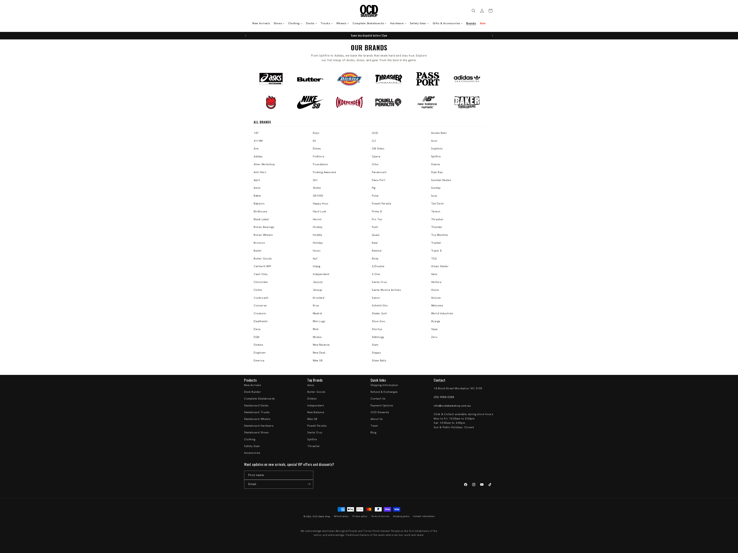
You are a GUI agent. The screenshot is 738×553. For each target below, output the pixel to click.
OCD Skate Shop (321, 516)
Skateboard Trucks (257, 412)
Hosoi (317, 250)
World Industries (442, 313)
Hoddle (317, 235)
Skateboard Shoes (256, 432)
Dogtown (260, 352)
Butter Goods (263, 258)
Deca (257, 329)
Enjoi (316, 133)
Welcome (437, 305)
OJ (374, 141)
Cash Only (261, 274)
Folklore (318, 156)
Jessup (317, 290)
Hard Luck (319, 211)
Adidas (258, 156)
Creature (260, 313)
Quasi (376, 235)
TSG (434, 258)
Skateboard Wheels (257, 419)
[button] (279, 23)
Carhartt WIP (262, 266)
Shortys (377, 329)
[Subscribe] (309, 484)
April (257, 180)
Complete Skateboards (259, 398)
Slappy (376, 352)
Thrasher (437, 219)
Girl (315, 180)
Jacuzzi (318, 282)
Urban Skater (440, 266)
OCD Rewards (380, 412)
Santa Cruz (379, 282)
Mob (316, 329)
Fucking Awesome (324, 172)
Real (375, 242)
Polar (375, 195)
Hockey (318, 227)
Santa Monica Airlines (386, 290)
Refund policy (341, 516)
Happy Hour (321, 203)
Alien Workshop (264, 164)
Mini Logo (319, 321)
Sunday (436, 187)
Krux (316, 305)
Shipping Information (384, 385)
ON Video (378, 148)
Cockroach (261, 297)
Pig (374, 187)
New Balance (321, 344)
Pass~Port (378, 180)
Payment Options (382, 405)
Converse (260, 305)
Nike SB (318, 360)
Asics (257, 187)
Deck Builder (252, 392)
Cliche (258, 290)
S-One (376, 274)
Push (375, 227)
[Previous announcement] (245, 35)
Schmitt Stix (379, 305)
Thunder (437, 227)
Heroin (317, 219)
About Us (377, 419)
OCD (375, 133)
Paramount (379, 172)
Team (374, 426)
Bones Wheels (263, 235)
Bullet (258, 250)
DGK (257, 337)
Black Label (261, 219)
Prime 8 (377, 211)
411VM (258, 141)
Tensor (436, 211)
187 (256, 133)
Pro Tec (377, 219)
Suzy (434, 195)
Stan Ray (437, 172)
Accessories (252, 453)
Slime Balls (379, 360)
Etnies (317, 148)
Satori (376, 297)
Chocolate (261, 282)
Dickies (258, 344)
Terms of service (380, 516)
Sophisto (437, 148)
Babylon (259, 203)
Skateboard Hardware (258, 426)
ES (314, 141)
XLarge (435, 321)
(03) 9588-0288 (444, 397)
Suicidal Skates (441, 180)
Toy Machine (439, 235)
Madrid (317, 313)
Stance (435, 164)
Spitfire (436, 156)
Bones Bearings (264, 227)
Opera (376, 156)
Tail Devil (437, 203)
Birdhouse (260, 211)
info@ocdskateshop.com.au (452, 405)
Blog (373, 432)
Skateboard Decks (256, 405)
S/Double (378, 266)
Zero (434, 337)
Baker (257, 195)
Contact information (424, 516)
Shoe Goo (378, 321)
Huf (315, 258)
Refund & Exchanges (384, 392)
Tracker (436, 242)
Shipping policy (401, 516)
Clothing (249, 439)
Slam (375, 344)
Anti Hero (260, 172)
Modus (317, 337)
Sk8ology (378, 337)
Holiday (318, 242)
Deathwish (261, 321)
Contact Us (378, 398)
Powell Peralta (381, 203)
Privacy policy (359, 516)
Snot (434, 141)
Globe (317, 187)
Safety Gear (252, 446)
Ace (256, 148)
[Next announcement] (492, 35)
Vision (435, 290)
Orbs (375, 164)
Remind (376, 250)
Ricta (375, 258)
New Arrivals (252, 385)
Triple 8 (436, 250)
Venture (436, 282)
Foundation (320, 164)
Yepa (434, 329)
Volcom (436, 297)
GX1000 (318, 195)
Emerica (259, 360)
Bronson (259, 242)
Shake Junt (379, 313)
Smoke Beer (439, 133)
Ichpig (317, 266)
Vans (434, 274)
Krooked (318, 297)
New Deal (319, 352)
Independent (321, 274)
